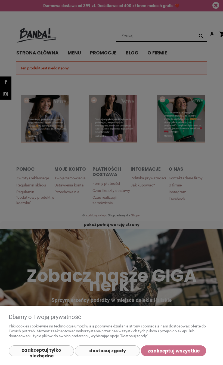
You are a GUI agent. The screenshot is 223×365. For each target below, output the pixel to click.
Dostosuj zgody (107, 351)
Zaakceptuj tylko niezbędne (41, 351)
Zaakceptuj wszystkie (174, 351)
